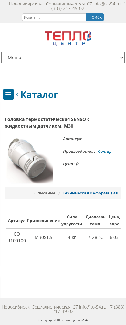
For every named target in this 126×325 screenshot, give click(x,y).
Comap (105, 151)
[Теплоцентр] (68, 44)
